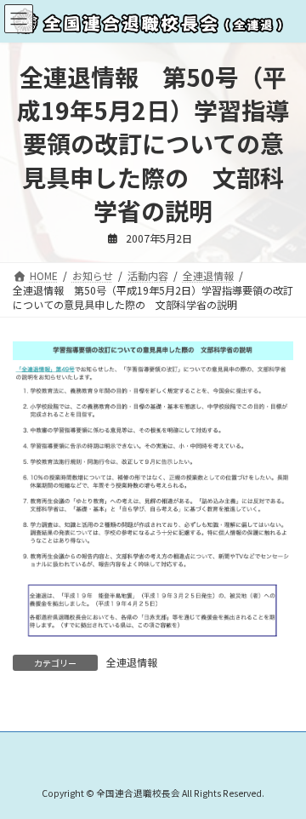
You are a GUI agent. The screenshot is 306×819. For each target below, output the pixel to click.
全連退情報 (131, 662)
